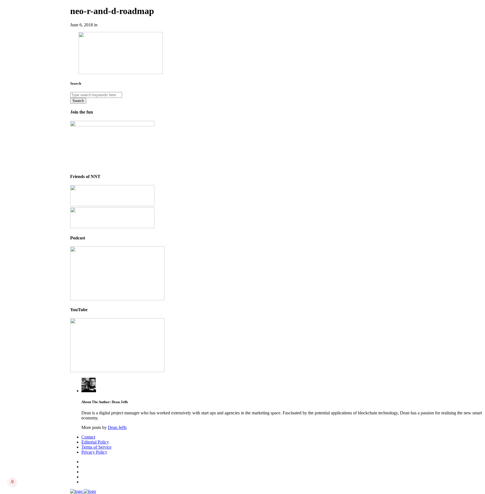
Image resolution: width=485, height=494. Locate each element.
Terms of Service (96, 447)
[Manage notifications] (12, 481)
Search (78, 101)
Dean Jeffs (117, 427)
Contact (88, 437)
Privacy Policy (94, 452)
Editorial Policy (95, 442)
